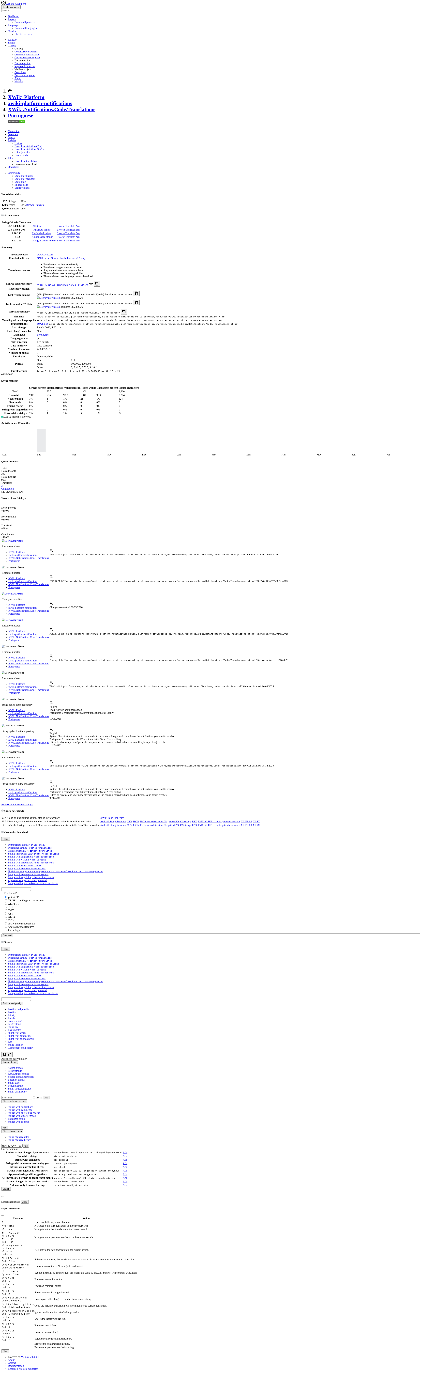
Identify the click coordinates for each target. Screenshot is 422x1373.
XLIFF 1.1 (246, 821)
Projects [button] (12, 19)
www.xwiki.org (45, 254)
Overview (13, 134)
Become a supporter (25, 75)
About (18, 78)
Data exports (21, 155)
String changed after (18, 1137)
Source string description (21, 1076)
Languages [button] (13, 25)
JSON (136, 821)
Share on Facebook (25, 178)
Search (11, 137)
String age (13, 1027)
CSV (129, 821)
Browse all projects (24, 22)
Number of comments (19, 1035)
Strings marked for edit (44, 240)
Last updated (14, 1030)
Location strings (16, 1079)
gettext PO (173, 821)
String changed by (17, 1091)
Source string (15, 1021)
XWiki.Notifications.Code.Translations (51, 109)
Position (12, 1012)
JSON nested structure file (153, 821)
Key (10, 1041)
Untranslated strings (42, 236)
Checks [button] (12, 31)
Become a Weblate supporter (23, 1368)
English (53, 706)
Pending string (15, 1085)
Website (19, 81)
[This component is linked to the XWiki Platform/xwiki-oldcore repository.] (91, 284)
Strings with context (18, 1121)
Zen (77, 226)
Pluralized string (16, 1118)
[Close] (2, 1196)
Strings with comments (20, 1109)
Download (42, 323)
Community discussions (27, 54)
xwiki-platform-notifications (40, 103)
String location (15, 1044)
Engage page (21, 184)
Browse (30, 204)
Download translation (26, 161)
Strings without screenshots (22, 1115)
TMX (201, 821)
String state (13, 1082)
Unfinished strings (41, 233)
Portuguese (20, 115)
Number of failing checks (21, 1038)
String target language (19, 1088)
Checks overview (24, 34)
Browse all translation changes (17, 804)
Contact (12, 1362)
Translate (39, 204)
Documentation (22, 63)
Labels (11, 1018)
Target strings (15, 1070)
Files (10, 158)
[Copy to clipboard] (97, 284)
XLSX (256, 821)
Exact (39, 1097)
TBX (194, 821)
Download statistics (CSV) (28, 146)
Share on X (20, 181)
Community (14, 173)
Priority (12, 1015)
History (18, 143)
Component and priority (20, 1047)
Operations (13, 167)
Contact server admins (26, 51)
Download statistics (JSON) (29, 149)
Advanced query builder (14, 1058)
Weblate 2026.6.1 (30, 1357)
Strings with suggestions (20, 1107)
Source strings (15, 1067)
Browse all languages (26, 28)
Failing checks (22, 152)
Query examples (9, 1149)
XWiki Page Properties (112, 817)
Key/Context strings (18, 1073)
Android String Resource (113, 821)
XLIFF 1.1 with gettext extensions (222, 821)
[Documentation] (2, 215)
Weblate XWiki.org (16, 3)
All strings (37, 226)
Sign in (11, 42)
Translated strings (41, 229)
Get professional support (27, 57)
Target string (14, 1024)
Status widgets (22, 187)
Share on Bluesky (24, 175)
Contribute (20, 72)
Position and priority (18, 1009)
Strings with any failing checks (24, 1112)
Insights (12, 140)
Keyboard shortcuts (25, 66)
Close (24, 1202)
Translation (13, 131)
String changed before (19, 1140)
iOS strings (185, 821)
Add (46, 1097)
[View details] (51, 551)
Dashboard (13, 16)
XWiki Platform (26, 97)
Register (12, 39)
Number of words (17, 1032)
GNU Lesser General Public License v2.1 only (61, 258)
